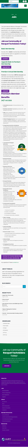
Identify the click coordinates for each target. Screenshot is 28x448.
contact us (15, 262)
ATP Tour (5, 332)
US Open (5, 328)
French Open (5, 325)
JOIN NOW (5, 91)
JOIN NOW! (6, 366)
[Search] (24, 286)
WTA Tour (5, 334)
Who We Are (4, 401)
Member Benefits (5, 390)
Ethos (3, 403)
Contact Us (4, 410)
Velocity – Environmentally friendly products (12, 313)
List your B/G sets (5, 414)
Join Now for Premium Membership (12, 256)
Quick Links (4, 428)
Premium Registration (6, 392)
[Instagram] (26, 1)
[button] (21, 1)
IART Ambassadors (6, 405)
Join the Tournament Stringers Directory (9, 416)
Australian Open (6, 323)
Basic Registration (5, 394)
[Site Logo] (9, 6)
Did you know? (5, 299)
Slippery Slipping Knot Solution (9, 309)
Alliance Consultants (6, 407)
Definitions (4, 425)
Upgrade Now (6, 67)
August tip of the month (7, 295)
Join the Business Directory (7, 419)
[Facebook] (23, 1)
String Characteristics (6, 421)
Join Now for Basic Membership (11, 258)
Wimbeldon (5, 330)
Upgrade (4, 396)
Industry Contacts (5, 430)
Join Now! (5, 58)
